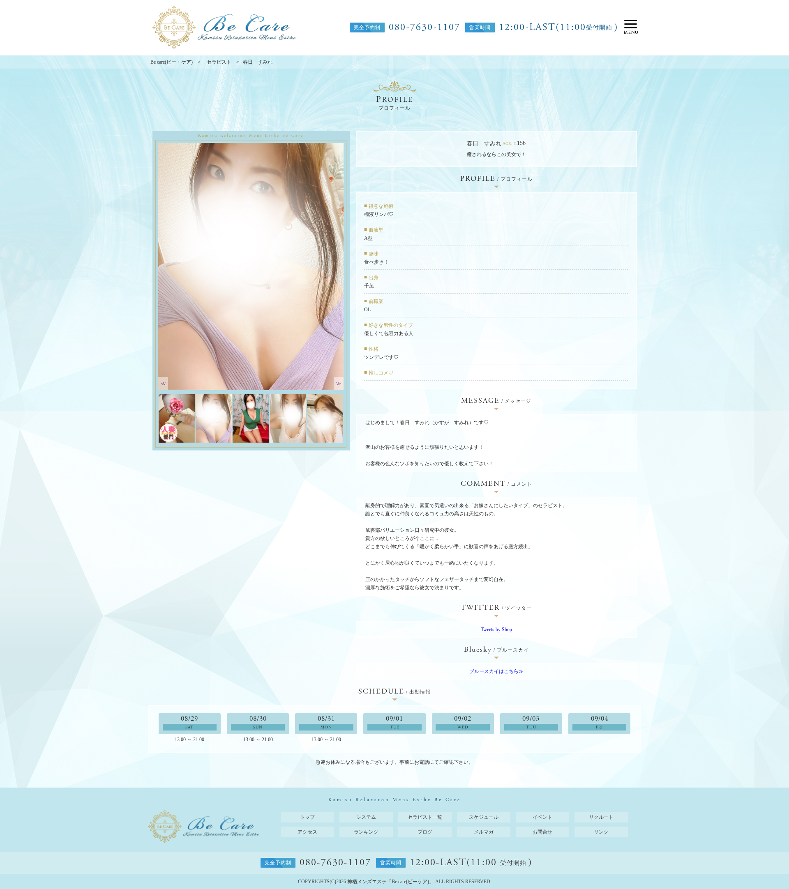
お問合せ (542, 832)
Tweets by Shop (496, 629)
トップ (307, 817)
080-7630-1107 (424, 28)
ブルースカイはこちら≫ (496, 671)
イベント (542, 817)
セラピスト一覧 (425, 817)
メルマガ (484, 832)
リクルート (601, 817)
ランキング (366, 832)
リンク (601, 832)
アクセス (307, 832)
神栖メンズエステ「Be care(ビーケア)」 (390, 881)
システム (366, 817)
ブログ (425, 832)
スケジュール (483, 817)
